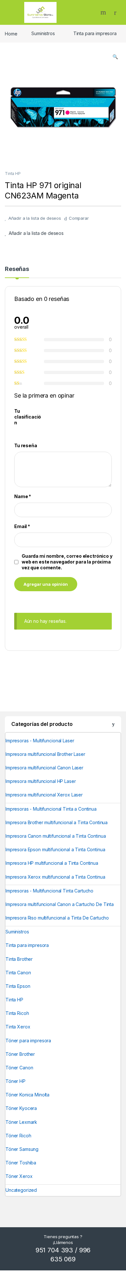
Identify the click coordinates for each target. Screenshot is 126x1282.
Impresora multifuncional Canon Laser (44, 767)
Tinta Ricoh (17, 1013)
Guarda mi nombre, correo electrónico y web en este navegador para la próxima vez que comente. (67, 561)
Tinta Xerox (17, 1026)
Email (22, 526)
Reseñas (17, 269)
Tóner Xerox (18, 1176)
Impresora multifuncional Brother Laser (45, 754)
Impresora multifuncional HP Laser (40, 781)
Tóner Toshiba (20, 1162)
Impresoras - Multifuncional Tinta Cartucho (49, 890)
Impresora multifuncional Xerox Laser (44, 794)
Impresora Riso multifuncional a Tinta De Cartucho (57, 918)
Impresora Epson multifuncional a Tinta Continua (55, 849)
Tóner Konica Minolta (27, 1094)
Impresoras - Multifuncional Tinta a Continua (51, 809)
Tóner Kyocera (21, 1108)
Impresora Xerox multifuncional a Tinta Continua (55, 877)
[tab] (17, 272)
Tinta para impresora (95, 33)
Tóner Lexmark (21, 1122)
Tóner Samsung (21, 1149)
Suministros (43, 33)
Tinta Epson (17, 986)
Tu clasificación (27, 416)
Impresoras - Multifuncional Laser (39, 740)
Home (11, 33)
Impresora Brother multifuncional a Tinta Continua (56, 822)
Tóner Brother (20, 1054)
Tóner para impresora (28, 1040)
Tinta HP (13, 173)
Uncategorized (21, 1190)
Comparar (79, 218)
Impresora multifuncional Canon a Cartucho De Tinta (59, 904)
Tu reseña (25, 445)
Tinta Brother (19, 959)
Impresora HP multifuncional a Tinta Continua (51, 863)
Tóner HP (15, 1081)
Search (104, 12)
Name (22, 496)
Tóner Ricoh (18, 1135)
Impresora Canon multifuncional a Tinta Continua (55, 836)
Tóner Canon (19, 1067)
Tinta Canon (18, 972)
